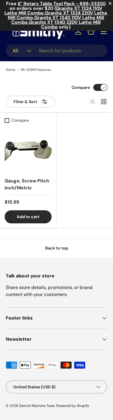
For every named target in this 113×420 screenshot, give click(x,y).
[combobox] (56, 50)
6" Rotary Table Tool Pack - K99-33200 (62, 4)
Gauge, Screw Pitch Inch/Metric (27, 184)
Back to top (56, 248)
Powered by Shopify (72, 405)
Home (10, 69)
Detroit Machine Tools (37, 405)
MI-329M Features (36, 69)
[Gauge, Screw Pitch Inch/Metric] (28, 149)
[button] (91, 31)
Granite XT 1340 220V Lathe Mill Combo (65, 24)
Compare (81, 87)
